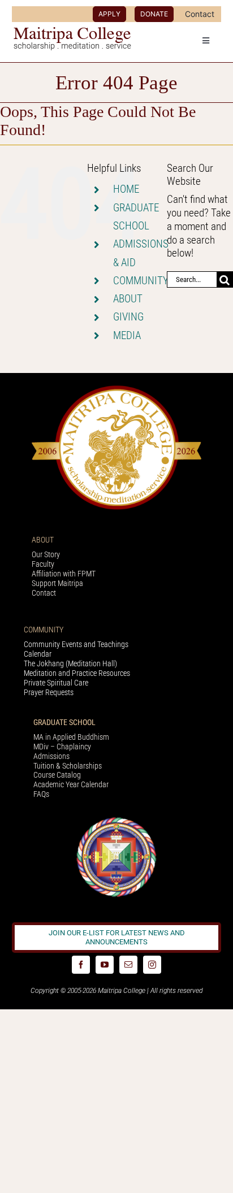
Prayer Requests (49, 692)
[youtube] (105, 965)
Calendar (37, 653)
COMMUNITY (141, 280)
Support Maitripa (57, 583)
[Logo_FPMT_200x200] (116, 819)
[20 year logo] (116, 388)
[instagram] (152, 965)
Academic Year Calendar (71, 784)
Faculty (43, 564)
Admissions (51, 756)
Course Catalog (57, 774)
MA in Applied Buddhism (71, 736)
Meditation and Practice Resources (77, 673)
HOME (126, 189)
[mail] (128, 965)
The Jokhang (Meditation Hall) (70, 663)
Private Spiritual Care (56, 682)
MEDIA (127, 335)
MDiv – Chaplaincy (62, 746)
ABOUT (128, 298)
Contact (44, 592)
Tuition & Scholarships (67, 765)
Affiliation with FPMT (64, 573)
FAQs (41, 794)
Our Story (46, 554)
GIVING (128, 316)
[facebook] (81, 965)
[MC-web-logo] (73, 31)
